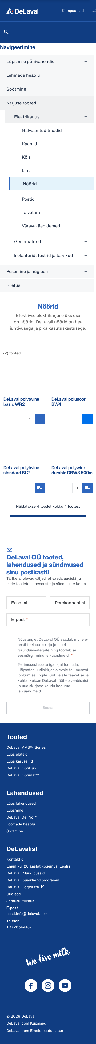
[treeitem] (51, 184)
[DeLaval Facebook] (30, 985)
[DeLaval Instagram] (48, 985)
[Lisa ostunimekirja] (40, 419)
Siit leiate (58, 675)
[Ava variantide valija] (87, 419)
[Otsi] (6, 32)
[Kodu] (22, 10)
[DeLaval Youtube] (65, 985)
